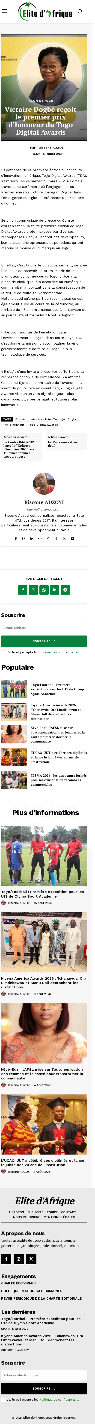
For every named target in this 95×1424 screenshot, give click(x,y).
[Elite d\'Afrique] (45, 11)
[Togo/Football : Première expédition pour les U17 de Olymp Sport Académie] (14, 689)
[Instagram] (24, 537)
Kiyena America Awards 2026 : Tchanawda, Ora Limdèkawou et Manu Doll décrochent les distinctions (56, 712)
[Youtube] (72, 537)
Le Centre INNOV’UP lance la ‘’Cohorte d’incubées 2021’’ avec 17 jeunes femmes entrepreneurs (19, 449)
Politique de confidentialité (58, 652)
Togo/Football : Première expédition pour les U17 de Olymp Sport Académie (57, 689)
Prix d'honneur (13, 424)
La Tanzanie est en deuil (62, 444)
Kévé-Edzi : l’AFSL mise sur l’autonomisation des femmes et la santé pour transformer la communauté (58, 734)
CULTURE (7, 1350)
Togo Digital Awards (43, 424)
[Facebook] (16, 537)
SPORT (5, 1328)
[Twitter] (64, 537)
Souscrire (41, 641)
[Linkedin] (32, 537)
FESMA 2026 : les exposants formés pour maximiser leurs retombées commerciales (59, 780)
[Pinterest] (48, 537)
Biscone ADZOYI (51, 148)
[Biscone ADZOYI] (44, 484)
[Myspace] (40, 537)
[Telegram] (65, 590)
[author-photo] (4, 902)
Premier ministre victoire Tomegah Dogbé (46, 419)
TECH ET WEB (40, 100)
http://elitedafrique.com (44, 509)
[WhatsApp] (44, 590)
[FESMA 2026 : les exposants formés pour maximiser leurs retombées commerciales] (14, 780)
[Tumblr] (56, 537)
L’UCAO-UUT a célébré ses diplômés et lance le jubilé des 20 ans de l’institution (59, 757)
